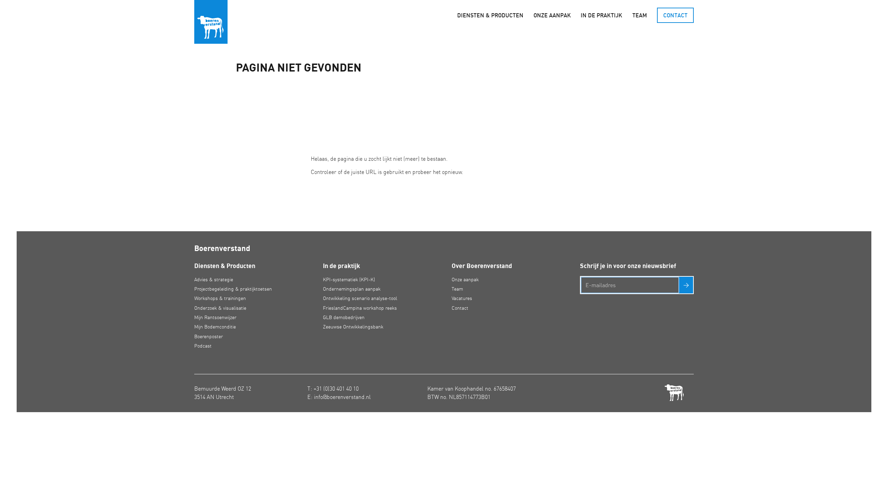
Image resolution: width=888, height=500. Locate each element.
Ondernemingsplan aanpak (352, 289)
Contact (675, 15)
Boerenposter (208, 336)
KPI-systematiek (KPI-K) (349, 279)
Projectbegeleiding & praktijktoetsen (233, 289)
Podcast (203, 346)
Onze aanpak (552, 15)
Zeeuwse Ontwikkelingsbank (353, 327)
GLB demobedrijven (344, 317)
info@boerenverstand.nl (342, 396)
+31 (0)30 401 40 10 (336, 388)
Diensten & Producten (490, 15)
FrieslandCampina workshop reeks (360, 308)
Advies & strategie (213, 279)
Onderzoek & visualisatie (220, 308)
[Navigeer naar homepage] (211, 22)
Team (639, 15)
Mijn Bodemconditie (215, 327)
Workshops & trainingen (220, 298)
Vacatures (462, 298)
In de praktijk (601, 15)
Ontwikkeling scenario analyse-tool (360, 298)
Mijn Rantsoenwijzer (215, 317)
